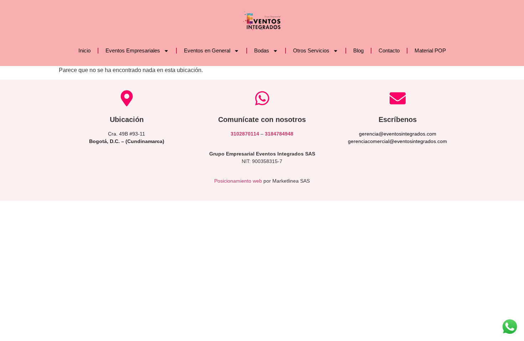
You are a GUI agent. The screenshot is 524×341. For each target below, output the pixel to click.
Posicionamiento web (238, 181)
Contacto (389, 50)
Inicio (84, 50)
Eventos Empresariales (133, 50)
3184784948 (279, 134)
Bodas (261, 50)
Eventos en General (207, 50)
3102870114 (245, 134)
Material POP (430, 50)
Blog (358, 50)
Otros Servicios (311, 50)
